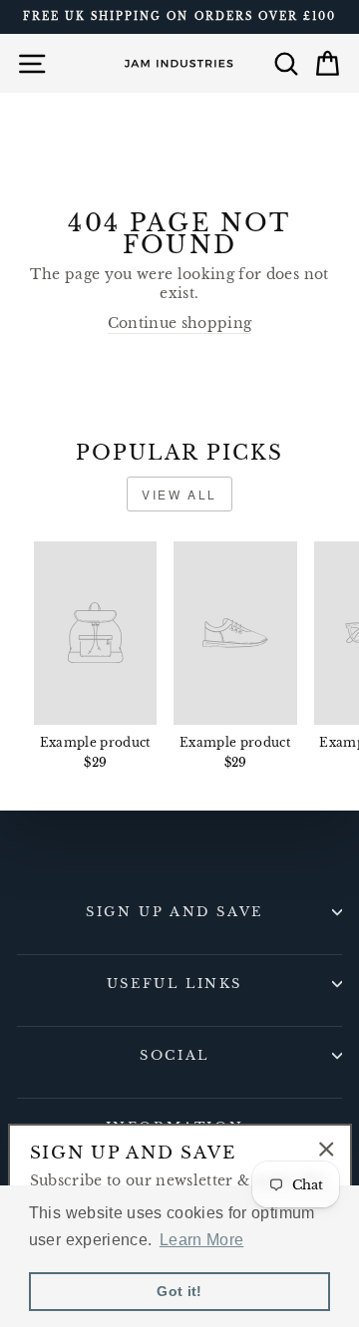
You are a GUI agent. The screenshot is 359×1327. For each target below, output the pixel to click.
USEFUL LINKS (174, 983)
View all (179, 494)
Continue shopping (180, 323)
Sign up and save (174, 911)
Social (174, 1055)
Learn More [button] (201, 1239)
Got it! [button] (179, 1291)
